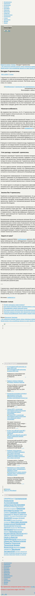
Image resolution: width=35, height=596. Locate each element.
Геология (7, 514)
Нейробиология (10, 539)
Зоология (8, 518)
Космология (20, 524)
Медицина (7, 11)
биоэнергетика (18, 553)
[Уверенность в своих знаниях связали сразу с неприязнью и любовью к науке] (17, 475)
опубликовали (22, 239)
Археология (7, 3)
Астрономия (7, 5)
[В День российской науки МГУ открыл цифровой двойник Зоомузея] (17, 438)
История (7, 520)
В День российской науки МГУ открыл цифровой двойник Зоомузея (16, 432)
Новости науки (8, 26)
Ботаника (15, 510)
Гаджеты (6, 512)
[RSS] (8, 31)
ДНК (12, 514)
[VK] (5, 31)
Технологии (7, 19)
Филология (17, 547)
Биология (6, 7)
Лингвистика (14, 527)
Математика (21, 527)
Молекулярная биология (14, 533)
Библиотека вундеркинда (10, 508)
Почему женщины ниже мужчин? (14, 305)
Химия (6, 23)
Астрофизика (7, 506)
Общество (7, 13)
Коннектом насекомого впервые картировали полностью (17, 394)
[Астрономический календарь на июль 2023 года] (17, 371)
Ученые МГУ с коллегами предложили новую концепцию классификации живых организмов (16, 411)
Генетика (14, 317)
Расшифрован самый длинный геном (15, 308)
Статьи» (13, 65)
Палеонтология (8, 15)
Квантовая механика (19, 522)
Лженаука (6, 10)
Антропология (8, 2)
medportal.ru (11, 297)
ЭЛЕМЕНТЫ (7, 549)
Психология (7, 16)
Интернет (21, 518)
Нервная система (21, 539)
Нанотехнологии (17, 535)
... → (12, 391)
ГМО (21, 510)
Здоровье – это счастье (10, 516)
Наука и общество (11, 537)
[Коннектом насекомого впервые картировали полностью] (17, 398)
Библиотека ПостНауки (17, 506)
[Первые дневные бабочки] (15, 382)
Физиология (8, 547)
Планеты (7, 543)
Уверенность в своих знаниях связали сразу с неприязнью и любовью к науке (16, 469)
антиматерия (12, 553)
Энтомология (9, 551)
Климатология (9, 524)
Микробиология (15, 531)
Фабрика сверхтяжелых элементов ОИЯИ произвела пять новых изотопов (16, 452)
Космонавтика (9, 526)
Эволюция (15, 549)
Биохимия (8, 510)
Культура (18, 526)
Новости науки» (6, 65)
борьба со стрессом (20, 554)
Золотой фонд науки (21, 516)
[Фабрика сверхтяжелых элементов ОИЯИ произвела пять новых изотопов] (17, 458)
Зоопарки (15, 518)
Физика (6, 21)
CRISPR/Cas (8, 498)
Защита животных (20, 514)
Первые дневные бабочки (15, 381)
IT (14, 498)
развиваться (29, 128)
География (7, 8)
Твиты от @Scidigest (10, 490)
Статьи (6, 18)
